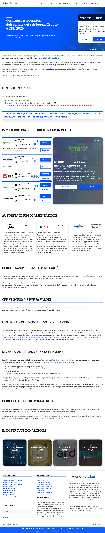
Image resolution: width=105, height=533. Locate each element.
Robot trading (7, 486)
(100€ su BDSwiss (81, 276)
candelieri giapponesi (20, 389)
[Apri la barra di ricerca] (102, 3)
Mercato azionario (65, 3)
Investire (93, 3)
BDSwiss (52, 58)
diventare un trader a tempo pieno (55, 362)
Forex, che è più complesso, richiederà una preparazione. (21, 308)
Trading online (80, 3)
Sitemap (5, 517)
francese (50, 65)
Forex (42, 3)
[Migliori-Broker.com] (9, 3)
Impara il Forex (8, 492)
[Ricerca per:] (17, 512)
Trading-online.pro (97, 524)
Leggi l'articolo (15, 457)
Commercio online (9, 488)
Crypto (51, 3)
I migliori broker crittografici (12, 484)
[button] (89, 49)
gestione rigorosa (32, 335)
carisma (100, 384)
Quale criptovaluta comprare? (13, 480)
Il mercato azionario (80, 308)
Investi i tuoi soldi (9, 490)
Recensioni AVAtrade (44, 488)
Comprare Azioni (8, 495)
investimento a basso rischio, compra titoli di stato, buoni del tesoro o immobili (34, 337)
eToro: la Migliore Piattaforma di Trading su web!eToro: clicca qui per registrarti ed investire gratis (52, 528)
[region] (89, 28)
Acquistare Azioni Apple (11, 497)
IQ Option (45, 58)
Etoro (57, 58)
